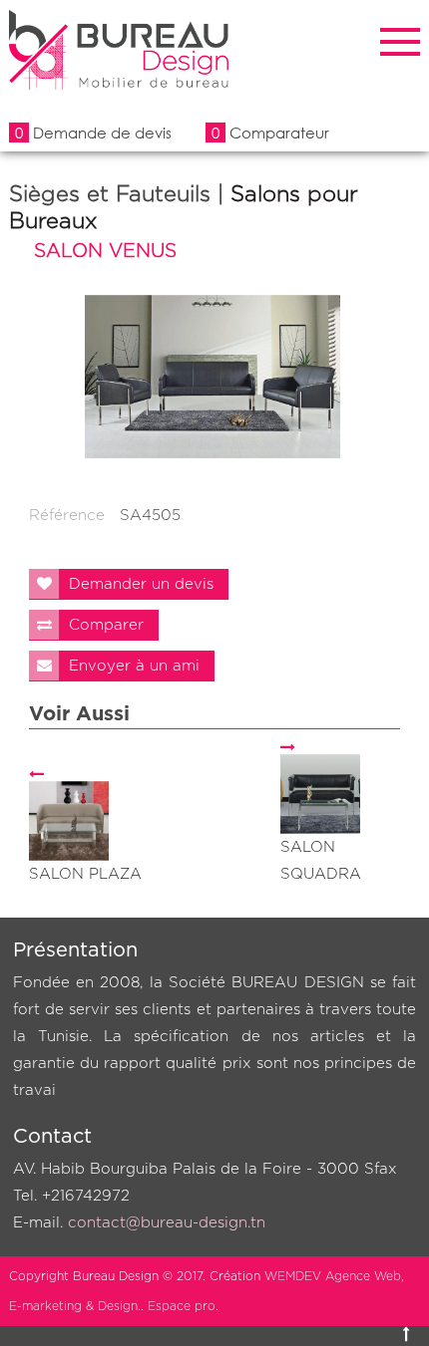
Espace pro (181, 1306)
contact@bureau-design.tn (166, 1222)
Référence (67, 515)
